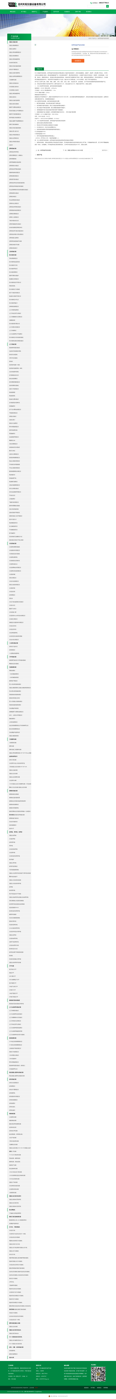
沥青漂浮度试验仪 (14, 179)
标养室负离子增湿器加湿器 (16, 952)
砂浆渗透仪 (12, 1103)
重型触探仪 (12, 433)
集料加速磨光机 (13, 430)
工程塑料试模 (12, 79)
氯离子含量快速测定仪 (15, 107)
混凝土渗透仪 (12, 49)
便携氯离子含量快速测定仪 (16, 711)
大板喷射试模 (12, 742)
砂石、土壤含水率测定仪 (15, 715)
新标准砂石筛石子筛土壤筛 (16, 540)
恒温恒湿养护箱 (13, 924)
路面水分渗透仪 (13, 423)
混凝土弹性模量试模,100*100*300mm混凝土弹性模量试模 (20, 753)
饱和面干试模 (12, 1165)
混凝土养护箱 (12, 863)
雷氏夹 (11, 598)
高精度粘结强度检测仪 (15, 694)
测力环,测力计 (13, 519)
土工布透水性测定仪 (14, 327)
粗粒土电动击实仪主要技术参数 (43, 158)
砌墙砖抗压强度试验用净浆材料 (17, 801)
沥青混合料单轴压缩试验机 (16, 186)
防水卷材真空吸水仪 (14, 323)
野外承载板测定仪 (14, 426)
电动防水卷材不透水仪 (15, 296)
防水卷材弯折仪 (13, 268)
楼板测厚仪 (12, 718)
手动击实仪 (12, 495)
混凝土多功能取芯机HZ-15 (16, 1340)
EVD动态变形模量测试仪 (15, 1041)
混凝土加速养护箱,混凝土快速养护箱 (18, 897)
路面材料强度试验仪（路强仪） (17, 1065)
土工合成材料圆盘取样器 (15, 1031)
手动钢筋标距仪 (13, 529)
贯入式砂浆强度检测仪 (15, 684)
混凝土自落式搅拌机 (14, 73)
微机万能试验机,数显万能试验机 (17, 1309)
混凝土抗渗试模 (13, 770)
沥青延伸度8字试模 (14, 244)
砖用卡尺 (11, 828)
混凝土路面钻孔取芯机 (15, 1206)
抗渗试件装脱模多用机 (15, 351)
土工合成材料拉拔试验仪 (15, 1014)
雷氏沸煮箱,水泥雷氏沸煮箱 (16, 900)
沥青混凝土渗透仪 (14, 237)
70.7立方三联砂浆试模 (15, 1154)
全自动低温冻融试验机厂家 (86, 158)
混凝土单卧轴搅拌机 (14, 93)
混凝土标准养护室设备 (15, 962)
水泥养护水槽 (12, 780)
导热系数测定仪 (13, 258)
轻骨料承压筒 (12, 1127)
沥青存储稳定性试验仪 (15, 224)
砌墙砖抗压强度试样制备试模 (17, 814)
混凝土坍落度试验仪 (14, 141)
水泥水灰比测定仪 (14, 639)
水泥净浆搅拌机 (13, 632)
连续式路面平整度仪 (14, 512)
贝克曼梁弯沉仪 (13, 1069)
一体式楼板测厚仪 (14, 674)
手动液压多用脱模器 (14, 464)
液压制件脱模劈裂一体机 (15, 368)
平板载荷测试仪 (13, 413)
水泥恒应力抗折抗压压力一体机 (17, 1233)
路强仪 (11, 361)
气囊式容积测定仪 (14, 502)
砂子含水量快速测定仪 (15, 409)
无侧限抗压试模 (13, 1144)
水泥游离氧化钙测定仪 (15, 567)
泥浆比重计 (12, 419)
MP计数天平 (12, 976)
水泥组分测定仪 (13, 619)
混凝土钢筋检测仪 (14, 735)
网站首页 (12, 11)
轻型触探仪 (12, 406)
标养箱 (11, 887)
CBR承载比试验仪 (14, 1055)
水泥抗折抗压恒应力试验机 (16, 1264)
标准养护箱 (12, 890)
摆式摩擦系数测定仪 (14, 382)
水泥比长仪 (12, 605)
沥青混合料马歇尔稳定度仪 (16, 231)
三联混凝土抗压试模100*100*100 (18, 766)
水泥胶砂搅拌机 (13, 557)
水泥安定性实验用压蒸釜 (15, 636)
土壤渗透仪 (12, 498)
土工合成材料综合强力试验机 (17, 1034)
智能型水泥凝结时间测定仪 (16, 622)
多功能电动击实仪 (14, 375)
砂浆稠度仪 (12, 595)
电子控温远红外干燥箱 (15, 893)
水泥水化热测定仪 (14, 581)
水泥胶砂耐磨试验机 (14, 547)
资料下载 (78, 11)
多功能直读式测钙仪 (14, 402)
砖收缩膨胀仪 (12, 825)
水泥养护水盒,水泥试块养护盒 (17, 763)
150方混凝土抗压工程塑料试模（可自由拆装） (20, 784)
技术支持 (56, 11)
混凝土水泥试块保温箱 (15, 880)
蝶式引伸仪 (12, 450)
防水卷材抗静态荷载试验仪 (16, 340)
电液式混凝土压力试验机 (15, 1261)
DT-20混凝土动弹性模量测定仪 (70, 158)
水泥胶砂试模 (12, 1117)
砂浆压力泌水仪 (13, 646)
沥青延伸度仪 (12, 196)
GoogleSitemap (38, 1391)
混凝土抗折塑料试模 (14, 777)
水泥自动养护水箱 (14, 945)
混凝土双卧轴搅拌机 (14, 59)
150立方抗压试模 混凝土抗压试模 (18, 787)
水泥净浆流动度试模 (14, 1185)
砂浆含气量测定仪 (14, 69)
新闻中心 (34, 11)
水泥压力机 (12, 1230)
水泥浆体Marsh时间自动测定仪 (17, 615)
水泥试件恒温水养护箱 (15, 931)
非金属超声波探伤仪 (14, 732)
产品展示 (45, 11)
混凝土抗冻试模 (13, 773)
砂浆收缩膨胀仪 (13, 1100)
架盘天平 (11, 972)
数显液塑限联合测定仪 (15, 471)
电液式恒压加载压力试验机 (16, 1295)
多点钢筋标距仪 (13, 526)
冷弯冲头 (11, 1282)
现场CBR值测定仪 (14, 1051)
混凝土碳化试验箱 (14, 103)
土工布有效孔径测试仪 (15, 1021)
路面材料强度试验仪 (14, 347)
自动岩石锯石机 (13, 62)
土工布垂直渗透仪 (14, 310)
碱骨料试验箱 (12, 914)
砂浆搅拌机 (12, 1093)
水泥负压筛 (12, 591)
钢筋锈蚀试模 (12, 1120)
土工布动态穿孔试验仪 (15, 313)
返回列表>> (105, 150)
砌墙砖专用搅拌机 (14, 808)
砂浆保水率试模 (13, 1130)
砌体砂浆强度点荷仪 (14, 698)
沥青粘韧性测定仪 (14, 176)
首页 (90, 38)
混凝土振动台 (12, 97)
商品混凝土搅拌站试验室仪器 (17, 1076)
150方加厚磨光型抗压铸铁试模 (17, 1175)
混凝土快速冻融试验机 (15, 128)
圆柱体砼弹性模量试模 (15, 1124)
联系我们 (89, 11)
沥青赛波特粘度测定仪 (15, 210)
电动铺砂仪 (12, 474)
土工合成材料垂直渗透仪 (15, 1027)
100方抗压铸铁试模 (14, 1179)
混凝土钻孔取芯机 (14, 1203)
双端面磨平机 (12, 478)
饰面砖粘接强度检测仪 (15, 705)
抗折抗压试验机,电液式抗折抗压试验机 (19, 1271)
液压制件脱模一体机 (14, 365)
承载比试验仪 (12, 416)
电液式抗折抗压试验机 (15, 1288)
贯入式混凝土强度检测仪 (15, 701)
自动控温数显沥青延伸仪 (15, 227)
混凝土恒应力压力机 (14, 1244)
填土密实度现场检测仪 (15, 691)
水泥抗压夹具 (12, 626)
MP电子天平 (12, 990)
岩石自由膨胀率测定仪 (15, 492)
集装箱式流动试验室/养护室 (16, 1003)
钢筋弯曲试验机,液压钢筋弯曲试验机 (18, 1258)
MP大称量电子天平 (14, 979)
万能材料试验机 (13, 1285)
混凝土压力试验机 (14, 1251)
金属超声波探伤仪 (14, 1223)
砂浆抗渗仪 (12, 1110)
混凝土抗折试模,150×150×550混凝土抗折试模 (20, 1148)
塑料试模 (11, 746)
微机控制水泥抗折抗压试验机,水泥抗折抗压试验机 (20, 1306)
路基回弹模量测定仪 (14, 457)
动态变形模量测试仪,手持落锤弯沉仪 (18, 725)
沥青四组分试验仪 (14, 165)
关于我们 (23, 11)
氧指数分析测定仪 (14, 279)
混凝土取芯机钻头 (14, 1333)
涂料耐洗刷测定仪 (14, 306)
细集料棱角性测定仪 (14, 172)
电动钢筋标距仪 (13, 523)
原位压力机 (12, 1254)
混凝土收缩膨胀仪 (14, 55)
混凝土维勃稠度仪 (14, 45)
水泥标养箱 (12, 839)
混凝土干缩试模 (13, 1182)
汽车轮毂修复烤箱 (14, 869)
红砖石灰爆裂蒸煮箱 (14, 918)
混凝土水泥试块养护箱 (15, 883)
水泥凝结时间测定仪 (14, 550)
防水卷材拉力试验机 (14, 289)
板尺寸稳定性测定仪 (14, 292)
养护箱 (11, 845)
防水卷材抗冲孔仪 (14, 299)
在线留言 (67, 11)
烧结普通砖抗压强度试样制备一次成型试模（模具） (19, 812)
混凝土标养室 (12, 935)
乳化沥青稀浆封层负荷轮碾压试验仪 (18, 189)
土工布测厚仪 (12, 330)
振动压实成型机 (13, 354)
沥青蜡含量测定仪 (14, 213)
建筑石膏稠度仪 (13, 1354)
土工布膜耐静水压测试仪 (15, 316)
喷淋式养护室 (12, 921)
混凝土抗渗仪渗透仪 (14, 100)
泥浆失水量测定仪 (14, 454)
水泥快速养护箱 (13, 938)
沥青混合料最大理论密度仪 (16, 234)
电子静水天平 (12, 969)
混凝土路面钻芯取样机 (15, 1199)
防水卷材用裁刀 (13, 303)
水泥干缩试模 (12, 1137)
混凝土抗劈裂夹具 (14, 138)
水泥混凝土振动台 (14, 86)
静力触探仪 (12, 533)
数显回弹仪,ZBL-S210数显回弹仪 (17, 1220)
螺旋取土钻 (12, 440)
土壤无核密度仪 (13, 722)
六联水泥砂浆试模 (14, 1141)
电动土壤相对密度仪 (14, 461)
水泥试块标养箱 (13, 849)
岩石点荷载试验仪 (14, 488)
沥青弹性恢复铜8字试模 (15, 241)
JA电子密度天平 (13, 993)
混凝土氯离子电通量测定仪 (16, 121)
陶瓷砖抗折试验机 (14, 663)
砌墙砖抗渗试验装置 (14, 797)
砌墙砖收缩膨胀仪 (14, 804)
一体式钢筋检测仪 (14, 677)
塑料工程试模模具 (14, 124)
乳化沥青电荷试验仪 (14, 200)
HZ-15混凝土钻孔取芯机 (15, 1343)
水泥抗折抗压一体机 (14, 1319)
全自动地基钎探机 (14, 371)
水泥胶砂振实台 (13, 564)
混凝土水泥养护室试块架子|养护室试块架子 (20, 873)
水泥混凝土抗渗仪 (14, 90)
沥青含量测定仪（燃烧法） (16, 155)
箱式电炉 (11, 859)
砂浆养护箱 (12, 842)
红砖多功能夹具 (13, 821)
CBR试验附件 (12, 1058)
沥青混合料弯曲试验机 (15, 169)
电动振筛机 (12, 395)
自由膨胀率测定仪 (14, 437)
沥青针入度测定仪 (14, 217)
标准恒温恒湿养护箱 (14, 911)
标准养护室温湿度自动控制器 (17, 904)
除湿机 (11, 955)
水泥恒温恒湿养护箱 (14, 856)
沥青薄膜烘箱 (12, 158)
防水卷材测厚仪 (13, 272)
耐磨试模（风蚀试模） (15, 1161)
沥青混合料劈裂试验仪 (15, 207)
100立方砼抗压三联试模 (15, 1172)
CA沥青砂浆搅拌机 (14, 653)
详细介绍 (39, 69)
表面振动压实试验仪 (14, 447)
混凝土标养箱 (12, 835)
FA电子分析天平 (13, 986)
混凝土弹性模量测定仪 (15, 52)
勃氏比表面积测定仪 (14, 584)
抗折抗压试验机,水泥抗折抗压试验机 (18, 1275)
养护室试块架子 (13, 876)
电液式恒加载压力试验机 (15, 1302)
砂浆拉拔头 (12, 1106)
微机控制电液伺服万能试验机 (17, 1268)
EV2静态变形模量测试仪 (15, 1045)
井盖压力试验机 (13, 1312)
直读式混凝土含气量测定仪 (16, 110)
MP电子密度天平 (13, 997)
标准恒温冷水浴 (13, 948)
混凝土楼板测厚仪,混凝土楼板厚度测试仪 (20, 687)
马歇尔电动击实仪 (14, 220)
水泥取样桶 (12, 574)
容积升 (11, 145)
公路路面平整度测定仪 (15, 1048)
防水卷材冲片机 (13, 265)
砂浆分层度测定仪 (14, 1082)
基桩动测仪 (12, 670)
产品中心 (94, 38)
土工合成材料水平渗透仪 (15, 334)
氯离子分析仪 (12, 608)
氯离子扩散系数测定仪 (15, 114)
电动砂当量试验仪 (14, 399)
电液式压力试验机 (14, 1299)
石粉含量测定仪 (13, 444)
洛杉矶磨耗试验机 (14, 385)
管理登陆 (105, 1387)
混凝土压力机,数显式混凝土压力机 (18, 1247)
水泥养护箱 (12, 852)
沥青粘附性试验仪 (14, 193)
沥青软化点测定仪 (14, 203)
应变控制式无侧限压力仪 (15, 536)
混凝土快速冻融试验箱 (15, 66)
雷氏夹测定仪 (12, 577)
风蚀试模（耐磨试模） (15, 1158)
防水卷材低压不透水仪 (15, 282)
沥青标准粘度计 (13, 248)
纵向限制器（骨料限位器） (16, 1134)
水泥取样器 (12, 588)
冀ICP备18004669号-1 (29, 1391)
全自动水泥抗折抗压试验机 (16, 1316)
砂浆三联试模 (12, 760)
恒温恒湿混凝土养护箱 (15, 959)
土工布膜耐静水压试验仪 (15, 1017)
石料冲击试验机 (13, 358)
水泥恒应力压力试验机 (15, 1292)
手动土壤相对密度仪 (14, 468)
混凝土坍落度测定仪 (14, 134)
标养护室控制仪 (13, 866)
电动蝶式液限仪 (13, 481)
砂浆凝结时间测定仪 (14, 1096)
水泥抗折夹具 (12, 629)
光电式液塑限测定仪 (14, 485)
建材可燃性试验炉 (14, 275)
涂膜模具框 (12, 320)
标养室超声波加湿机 (45, 150)
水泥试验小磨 (12, 612)
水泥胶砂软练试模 (14, 1189)
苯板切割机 (12, 286)
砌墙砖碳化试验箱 (14, 794)
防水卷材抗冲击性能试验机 (16, 337)
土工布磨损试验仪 (14, 1010)
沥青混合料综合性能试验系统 (17, 182)
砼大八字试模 (12, 1151)
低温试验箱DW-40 (14, 907)
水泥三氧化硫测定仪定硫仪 (16, 602)
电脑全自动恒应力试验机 (15, 1240)
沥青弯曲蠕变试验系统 (15, 162)
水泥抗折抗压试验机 (14, 1237)
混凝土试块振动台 (14, 83)
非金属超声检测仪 (14, 708)
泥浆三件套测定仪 (14, 389)
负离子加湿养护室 (14, 942)
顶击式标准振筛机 (14, 509)
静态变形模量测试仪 (14, 729)
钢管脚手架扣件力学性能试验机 (17, 660)
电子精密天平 (12, 983)
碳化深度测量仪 (13, 378)
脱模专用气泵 (12, 756)
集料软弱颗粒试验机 (14, 505)
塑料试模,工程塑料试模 (15, 749)
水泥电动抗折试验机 (14, 553)
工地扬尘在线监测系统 (15, 1213)
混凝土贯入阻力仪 (14, 131)
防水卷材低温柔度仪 (14, 261)
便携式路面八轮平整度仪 (15, 516)
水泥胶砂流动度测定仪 (15, 571)
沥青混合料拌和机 (14, 152)
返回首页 (86, 1387)
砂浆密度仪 (12, 650)
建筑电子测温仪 (13, 681)
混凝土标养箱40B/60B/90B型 (75, 150)
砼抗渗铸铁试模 (13, 1168)
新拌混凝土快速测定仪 (15, 117)
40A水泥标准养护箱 (14, 928)
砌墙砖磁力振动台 (14, 818)
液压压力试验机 (13, 1278)
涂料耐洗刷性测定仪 (56, 158)
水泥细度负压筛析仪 (14, 560)
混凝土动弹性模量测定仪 (15, 76)
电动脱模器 (12, 392)
